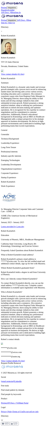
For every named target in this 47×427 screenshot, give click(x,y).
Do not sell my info (30, 412)
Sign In (18, 12)
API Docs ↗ (6, 12)
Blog (13, 12)
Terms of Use (18, 412)
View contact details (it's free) (12, 74)
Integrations (12, 8)
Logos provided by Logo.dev (12, 227)
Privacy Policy (7, 412)
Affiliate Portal (22, 403)
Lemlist (11, 10)
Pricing (4, 7)
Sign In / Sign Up (8, 23)
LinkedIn (18, 381)
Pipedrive (5, 10)
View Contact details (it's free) (13, 361)
